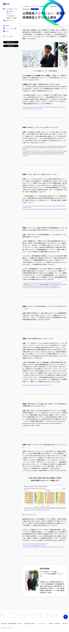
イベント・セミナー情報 (11, 28)
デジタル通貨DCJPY (10, 15)
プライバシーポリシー (42, 623)
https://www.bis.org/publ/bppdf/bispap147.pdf (36, 543)
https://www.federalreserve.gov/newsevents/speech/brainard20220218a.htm (44, 283)
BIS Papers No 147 (32, 514)
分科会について (9, 20)
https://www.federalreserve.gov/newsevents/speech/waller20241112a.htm (42, 287)
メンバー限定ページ (10, 36)
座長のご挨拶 (9, 11)
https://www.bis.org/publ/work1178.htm (35, 545)
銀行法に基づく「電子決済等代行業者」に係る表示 (11, 623)
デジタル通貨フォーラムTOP (28, 6)
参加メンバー (9, 13)
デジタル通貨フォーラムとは (12, 9)
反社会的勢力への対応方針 (29, 623)
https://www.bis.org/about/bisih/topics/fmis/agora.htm (39, 385)
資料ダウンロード (11, 42)
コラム (7, 31)
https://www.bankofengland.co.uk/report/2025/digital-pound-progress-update (44, 547)
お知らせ (8, 25)
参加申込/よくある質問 (11, 18)
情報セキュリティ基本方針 (54, 623)
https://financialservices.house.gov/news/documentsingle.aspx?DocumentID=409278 (46, 209)
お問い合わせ (11, 45)
